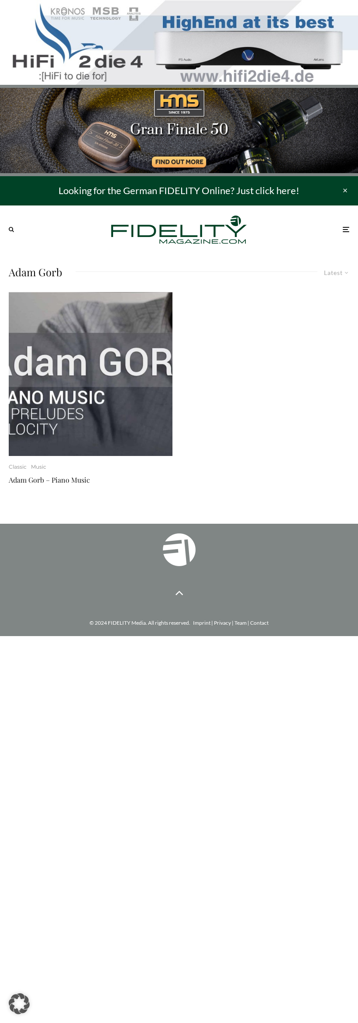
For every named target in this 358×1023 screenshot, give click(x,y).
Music (38, 466)
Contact (259, 622)
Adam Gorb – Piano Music (49, 480)
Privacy (222, 622)
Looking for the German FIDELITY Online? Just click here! (179, 190)
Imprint (201, 622)
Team (240, 622)
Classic (18, 466)
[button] (19, 1004)
